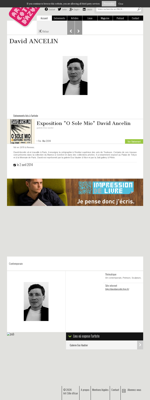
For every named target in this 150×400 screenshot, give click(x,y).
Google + (76, 9)
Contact (135, 18)
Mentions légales (100, 390)
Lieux (90, 18)
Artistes (74, 18)
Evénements (59, 18)
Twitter (64, 9)
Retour (44, 30)
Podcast (120, 18)
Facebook (51, 9)
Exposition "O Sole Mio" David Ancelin (83, 123)
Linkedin (89, 9)
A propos (85, 390)
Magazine (105, 18)
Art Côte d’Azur (70, 393)
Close (120, 4)
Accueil (44, 18)
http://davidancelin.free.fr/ (117, 289)
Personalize (109, 3)
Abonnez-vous (134, 390)
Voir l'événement (134, 141)
